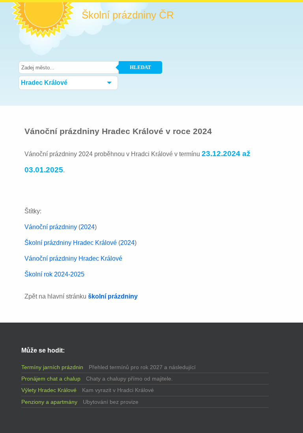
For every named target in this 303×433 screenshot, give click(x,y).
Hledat (140, 67)
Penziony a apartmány (49, 402)
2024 (87, 227)
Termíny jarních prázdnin (52, 367)
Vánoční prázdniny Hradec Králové (73, 258)
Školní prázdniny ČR (128, 15)
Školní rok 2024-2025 (54, 274)
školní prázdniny (113, 296)
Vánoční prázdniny (50, 227)
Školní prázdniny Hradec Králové (70, 242)
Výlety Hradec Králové (49, 390)
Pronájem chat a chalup (50, 378)
